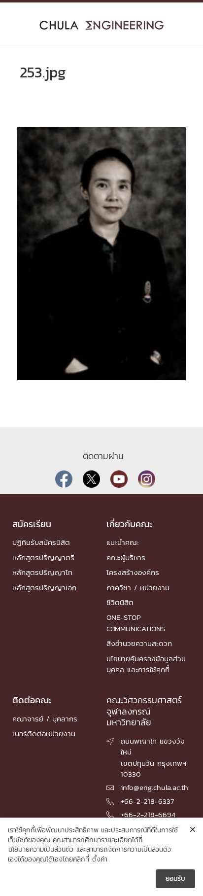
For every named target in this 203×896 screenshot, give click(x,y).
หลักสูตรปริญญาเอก (44, 587)
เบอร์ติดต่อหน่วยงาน (43, 733)
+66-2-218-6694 (148, 814)
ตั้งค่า (99, 859)
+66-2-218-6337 (147, 801)
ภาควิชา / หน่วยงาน (137, 587)
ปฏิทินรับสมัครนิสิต (41, 542)
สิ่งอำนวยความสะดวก (139, 643)
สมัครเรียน (31, 524)
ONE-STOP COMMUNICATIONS (135, 622)
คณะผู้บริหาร (125, 557)
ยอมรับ (175, 878)
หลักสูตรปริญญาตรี (43, 557)
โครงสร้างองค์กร (132, 572)
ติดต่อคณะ (32, 700)
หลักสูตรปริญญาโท (42, 572)
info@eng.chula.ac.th (154, 787)
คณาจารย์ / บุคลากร (44, 718)
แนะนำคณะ (122, 542)
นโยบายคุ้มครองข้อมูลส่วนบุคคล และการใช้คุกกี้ (146, 664)
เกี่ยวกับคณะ (129, 524)
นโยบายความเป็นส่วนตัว (40, 850)
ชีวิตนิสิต (120, 602)
